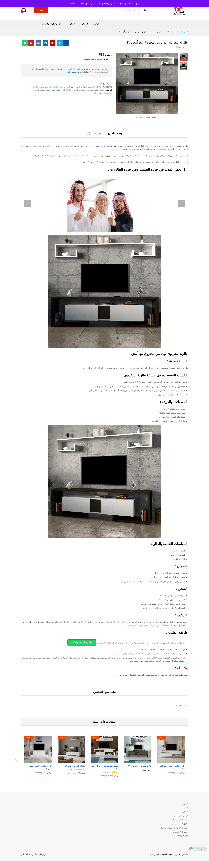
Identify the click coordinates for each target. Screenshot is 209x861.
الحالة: (105, 59)
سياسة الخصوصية (180, 820)
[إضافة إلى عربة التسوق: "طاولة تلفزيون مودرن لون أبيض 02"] (173, 761)
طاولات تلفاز (145, 149)
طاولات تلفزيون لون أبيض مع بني (73, 87)
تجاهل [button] (72, 3)
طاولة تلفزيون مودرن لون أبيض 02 (172, 767)
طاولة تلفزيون (39, 90)
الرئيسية (95, 24)
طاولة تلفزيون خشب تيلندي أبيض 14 (40, 767)
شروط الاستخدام (180, 832)
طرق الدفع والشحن (179, 824)
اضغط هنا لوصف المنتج (75, 72)
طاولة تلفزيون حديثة (102, 93)
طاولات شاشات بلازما (109, 146)
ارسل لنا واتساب (49, 23)
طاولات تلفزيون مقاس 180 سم (45, 87)
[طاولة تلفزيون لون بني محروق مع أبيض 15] (66, 43)
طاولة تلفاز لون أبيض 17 (75, 766)
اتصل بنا (71, 24)
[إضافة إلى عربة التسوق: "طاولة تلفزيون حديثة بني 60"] (140, 761)
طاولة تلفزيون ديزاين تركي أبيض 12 (104, 767)
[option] (171, 757)
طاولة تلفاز (66, 90)
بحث (41, 10)
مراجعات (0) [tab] (94, 133)
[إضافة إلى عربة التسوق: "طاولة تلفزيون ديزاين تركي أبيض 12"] (106, 761)
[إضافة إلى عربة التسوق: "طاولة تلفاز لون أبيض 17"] (73, 761)
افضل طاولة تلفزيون (95, 90)
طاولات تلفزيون (94, 87)
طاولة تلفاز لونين (53, 90)
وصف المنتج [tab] (115, 133)
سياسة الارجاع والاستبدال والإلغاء (174, 828)
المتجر (85, 24)
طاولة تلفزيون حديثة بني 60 (139, 766)
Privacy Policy (182, 836)
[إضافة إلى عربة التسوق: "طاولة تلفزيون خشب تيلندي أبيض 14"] (40, 761)
